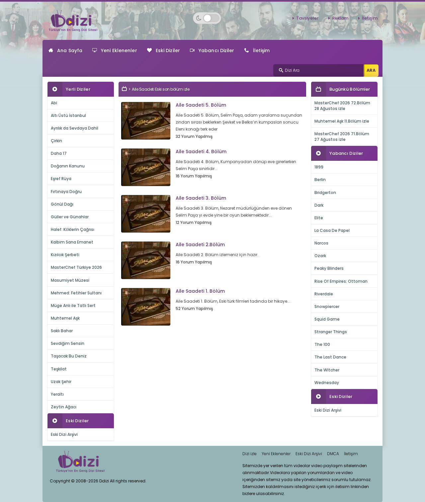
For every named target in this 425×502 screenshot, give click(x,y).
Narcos (321, 243)
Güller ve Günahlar (70, 217)
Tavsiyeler (307, 18)
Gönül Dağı (62, 204)
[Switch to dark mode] (207, 18)
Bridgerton (325, 192)
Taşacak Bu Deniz (69, 356)
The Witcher (326, 370)
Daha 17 (59, 153)
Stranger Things (330, 332)
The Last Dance (330, 357)
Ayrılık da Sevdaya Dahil (74, 128)
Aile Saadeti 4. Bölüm (201, 151)
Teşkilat (59, 369)
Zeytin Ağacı (63, 407)
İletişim (370, 18)
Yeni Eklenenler (119, 50)
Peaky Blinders (329, 268)
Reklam (340, 18)
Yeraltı (57, 394)
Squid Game (327, 319)
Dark (318, 205)
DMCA (333, 453)
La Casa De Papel (332, 230)
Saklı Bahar (62, 331)
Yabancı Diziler (216, 50)
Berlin (320, 179)
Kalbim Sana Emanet (72, 242)
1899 (318, 167)
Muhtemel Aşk (65, 318)
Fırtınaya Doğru (66, 191)
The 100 (322, 344)
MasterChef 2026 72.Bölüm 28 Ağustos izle (342, 105)
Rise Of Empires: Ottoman (341, 281)
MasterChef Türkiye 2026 (76, 267)
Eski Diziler (168, 50)
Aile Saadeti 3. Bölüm (201, 198)
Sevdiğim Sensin (67, 343)
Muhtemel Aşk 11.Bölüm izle (341, 121)
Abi (54, 103)
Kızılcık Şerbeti (65, 254)
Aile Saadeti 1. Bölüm (200, 291)
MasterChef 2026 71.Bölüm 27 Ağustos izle (341, 136)
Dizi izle (249, 453)
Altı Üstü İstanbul (68, 115)
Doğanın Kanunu (68, 166)
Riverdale (323, 294)
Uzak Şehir (61, 381)
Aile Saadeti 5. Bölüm (201, 105)
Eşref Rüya (61, 178)
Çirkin (56, 141)
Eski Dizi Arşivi (64, 434)
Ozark (320, 255)
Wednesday (326, 382)
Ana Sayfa (69, 50)
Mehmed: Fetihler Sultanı (76, 293)
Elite (318, 218)
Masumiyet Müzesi (70, 280)
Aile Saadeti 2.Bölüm (200, 244)
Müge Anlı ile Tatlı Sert (73, 305)
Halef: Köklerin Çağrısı (72, 229)
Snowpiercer (326, 306)
